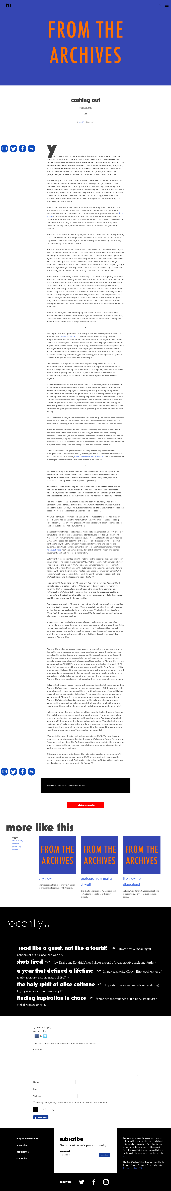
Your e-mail (65, 1151)
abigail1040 (86, 108)
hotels (15, 849)
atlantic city (17, 840)
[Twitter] (13, 149)
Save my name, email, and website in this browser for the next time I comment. (71, 1102)
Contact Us (22, 1158)
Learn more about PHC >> (134, 1168)
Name (36, 1082)
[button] (37, 1037)
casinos (15, 843)
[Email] (4, 149)
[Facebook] (22, 149)
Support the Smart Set (28, 1138)
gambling (16, 846)
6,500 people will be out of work (88, 457)
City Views (46, 878)
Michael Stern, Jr (67, 336)
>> (124, 1156)
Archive (81, 122)
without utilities (54, 550)
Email (36, 1089)
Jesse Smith (51, 785)
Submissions (22, 1145)
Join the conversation (85, 805)
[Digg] (31, 149)
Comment (38, 1049)
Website (37, 1096)
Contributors (23, 1151)
